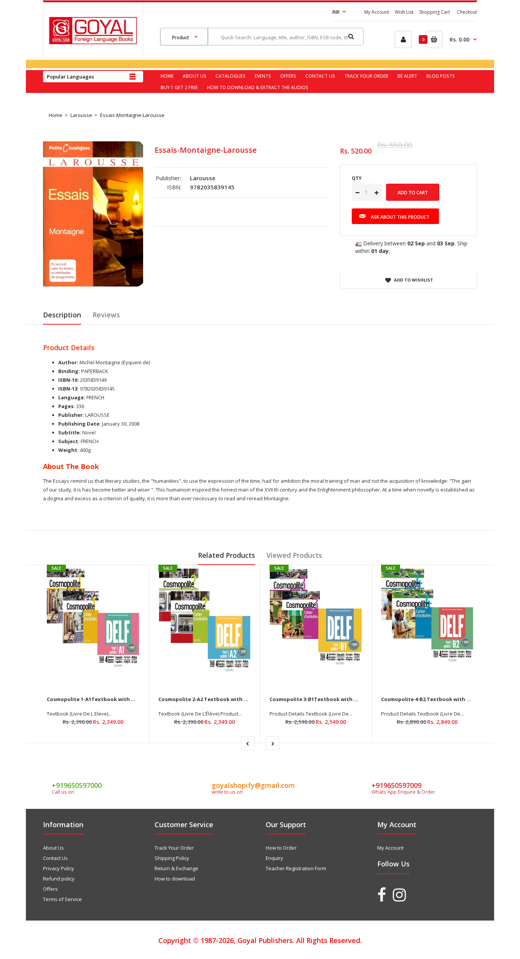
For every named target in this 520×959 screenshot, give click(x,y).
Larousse (81, 115)
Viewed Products (294, 555)
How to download (175, 878)
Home (55, 115)
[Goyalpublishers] (93, 42)
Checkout (467, 12)
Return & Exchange (176, 868)
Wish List (404, 12)
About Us (53, 847)
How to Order (281, 847)
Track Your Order (174, 847)
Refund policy (59, 878)
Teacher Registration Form (296, 868)
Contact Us (55, 858)
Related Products (226, 555)
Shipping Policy (172, 858)
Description (62, 314)
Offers (50, 888)
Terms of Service (62, 899)
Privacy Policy (58, 868)
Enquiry (274, 858)
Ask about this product (400, 217)
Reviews (106, 314)
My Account (376, 12)
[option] (93, 214)
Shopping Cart (434, 12)
